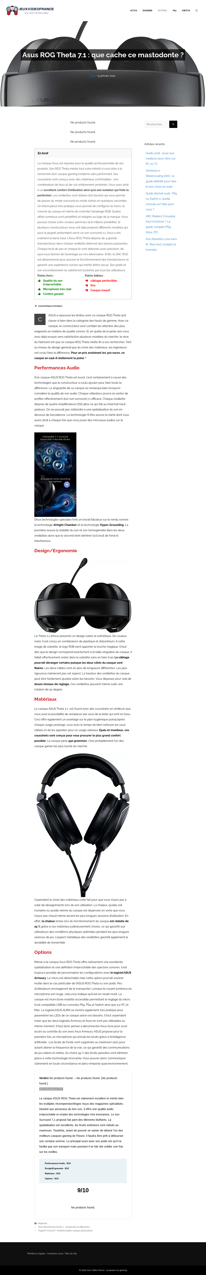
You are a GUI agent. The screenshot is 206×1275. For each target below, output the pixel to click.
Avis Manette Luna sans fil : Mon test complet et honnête (161, 244)
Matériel (162, 10)
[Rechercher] (173, 124)
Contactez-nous (55, 1253)
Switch (186, 10)
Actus (133, 10)
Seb (93, 75)
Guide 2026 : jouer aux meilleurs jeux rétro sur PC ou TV (161, 158)
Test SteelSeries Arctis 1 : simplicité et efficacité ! (64, 1226)
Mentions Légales (36, 1253)
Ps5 (174, 10)
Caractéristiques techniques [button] (50, 306)
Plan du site (71, 1253)
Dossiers (147, 10)
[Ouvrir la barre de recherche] (196, 10)
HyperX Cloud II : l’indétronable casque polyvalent (65, 1230)
